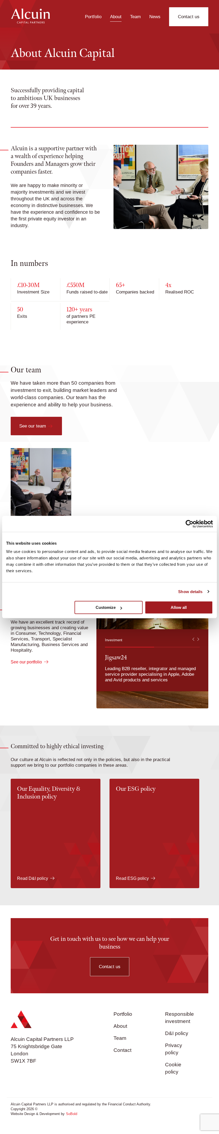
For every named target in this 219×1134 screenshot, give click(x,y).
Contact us (189, 16)
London (19, 1053)
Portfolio (93, 16)
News (155, 16)
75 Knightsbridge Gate (36, 1046)
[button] (194, 640)
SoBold (71, 1114)
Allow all (179, 607)
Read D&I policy (32, 878)
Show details (190, 591)
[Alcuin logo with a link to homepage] (30, 22)
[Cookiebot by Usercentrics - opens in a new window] (189, 524)
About (116, 16)
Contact (122, 1050)
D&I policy (176, 1033)
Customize (106, 607)
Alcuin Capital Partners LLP (42, 1039)
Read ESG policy (132, 878)
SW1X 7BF (23, 1061)
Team (135, 16)
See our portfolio (26, 662)
